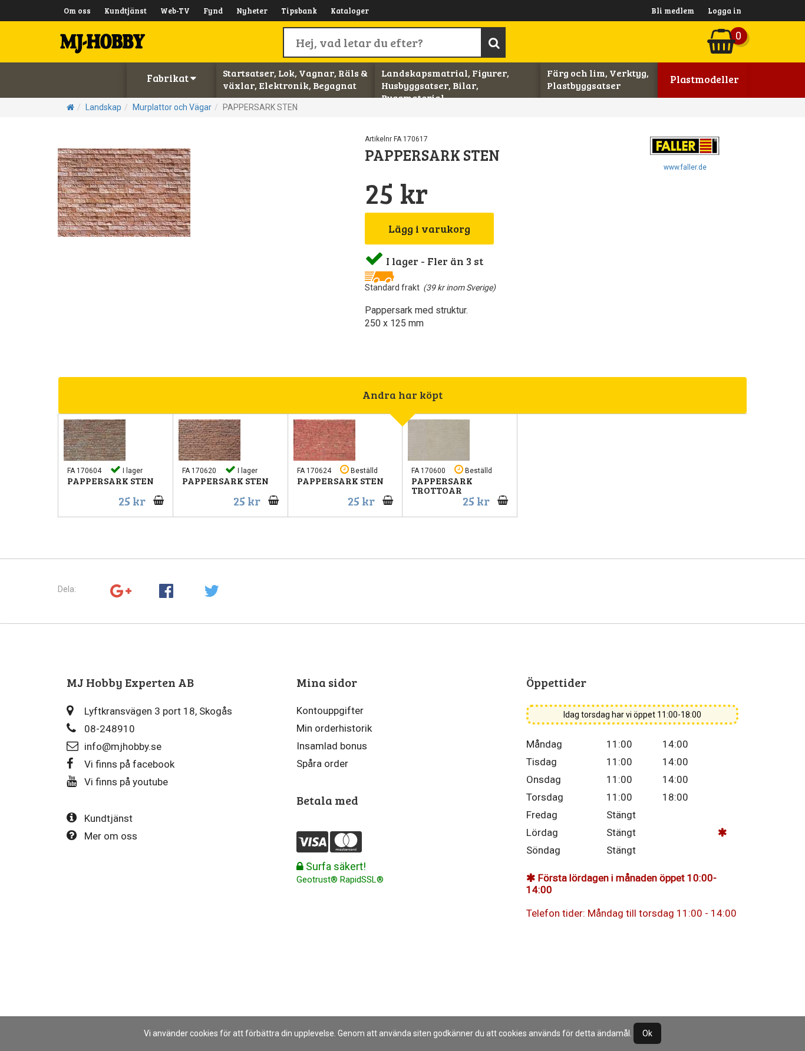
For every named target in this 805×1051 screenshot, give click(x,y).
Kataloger (350, 10)
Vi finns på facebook (129, 764)
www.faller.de (685, 167)
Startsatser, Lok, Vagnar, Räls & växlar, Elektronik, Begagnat (295, 79)
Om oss (77, 10)
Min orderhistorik (334, 728)
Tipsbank (299, 10)
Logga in (724, 10)
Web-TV (175, 10)
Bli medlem (672, 10)
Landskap (103, 107)
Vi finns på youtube (126, 782)
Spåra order (322, 763)
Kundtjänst (125, 10)
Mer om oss (110, 836)
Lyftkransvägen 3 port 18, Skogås (158, 711)
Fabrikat (168, 78)
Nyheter (252, 10)
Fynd (213, 10)
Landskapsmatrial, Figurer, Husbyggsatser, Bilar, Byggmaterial (445, 85)
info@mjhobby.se (122, 746)
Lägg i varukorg (429, 229)
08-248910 (109, 729)
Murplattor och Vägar (172, 107)
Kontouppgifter (330, 710)
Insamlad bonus (331, 746)
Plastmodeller (704, 79)
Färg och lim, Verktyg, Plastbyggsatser (598, 79)
